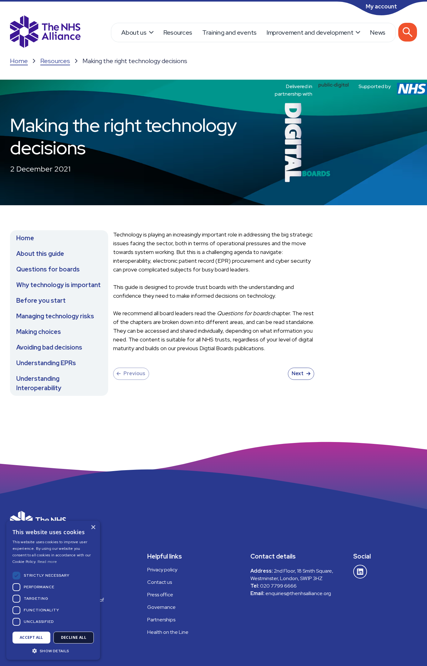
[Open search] (407, 32)
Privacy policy (162, 569)
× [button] (93, 527)
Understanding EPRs (46, 363)
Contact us (159, 582)
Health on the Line (167, 632)
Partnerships (161, 619)
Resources (177, 32)
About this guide (40, 254)
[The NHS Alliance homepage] (45, 32)
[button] (53, 651)
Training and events (229, 32)
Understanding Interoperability (38, 383)
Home (19, 61)
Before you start (41, 300)
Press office (160, 594)
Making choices (38, 332)
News (377, 32)
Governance (161, 607)
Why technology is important (58, 285)
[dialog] (53, 590)
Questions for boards (48, 269)
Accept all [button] (31, 637)
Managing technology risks (55, 316)
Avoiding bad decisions (49, 347)
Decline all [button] (73, 637)
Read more (47, 561)
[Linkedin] (360, 572)
